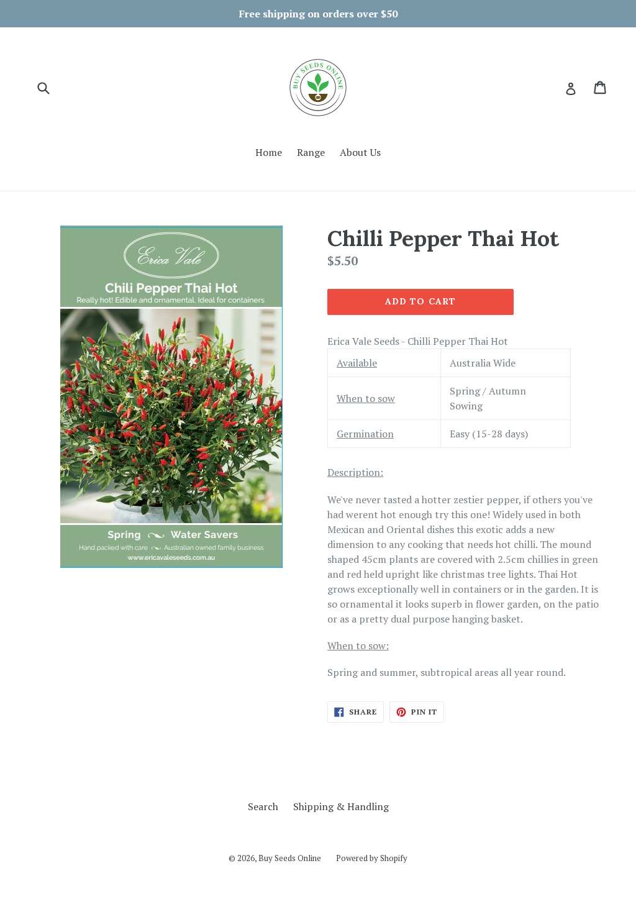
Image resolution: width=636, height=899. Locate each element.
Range (311, 152)
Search (263, 806)
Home (268, 152)
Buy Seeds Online (289, 858)
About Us (360, 152)
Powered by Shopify (371, 858)
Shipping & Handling (341, 806)
